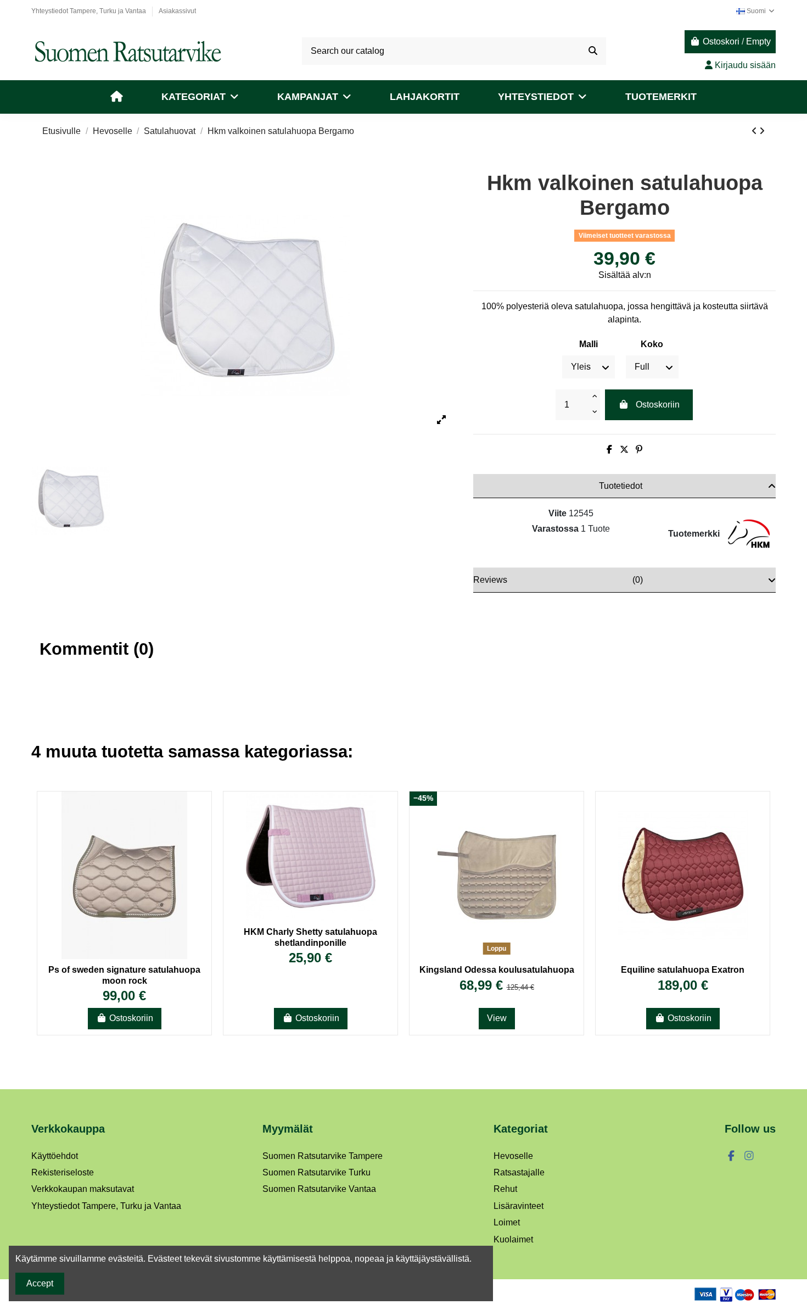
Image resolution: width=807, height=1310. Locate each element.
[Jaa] (609, 449)
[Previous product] (755, 131)
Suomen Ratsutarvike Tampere (322, 1156)
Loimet (507, 1222)
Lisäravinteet (518, 1206)
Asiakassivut (177, 11)
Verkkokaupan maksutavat (82, 1189)
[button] (200, 97)
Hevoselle (513, 1156)
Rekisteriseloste (62, 1172)
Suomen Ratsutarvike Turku (316, 1172)
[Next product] (762, 131)
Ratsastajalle (519, 1172)
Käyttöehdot (54, 1156)
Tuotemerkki (694, 533)
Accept (39, 1283)
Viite (557, 513)
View (497, 1018)
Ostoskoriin (658, 404)
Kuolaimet (513, 1239)
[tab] (624, 486)
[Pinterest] (639, 449)
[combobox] (454, 51)
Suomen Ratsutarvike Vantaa (319, 1189)
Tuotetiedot (620, 485)
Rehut (505, 1189)
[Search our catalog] (593, 51)
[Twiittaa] (624, 449)
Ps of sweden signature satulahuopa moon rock (124, 975)
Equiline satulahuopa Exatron (682, 969)
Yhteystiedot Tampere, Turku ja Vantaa (89, 11)
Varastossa (555, 528)
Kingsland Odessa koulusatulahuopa (496, 969)
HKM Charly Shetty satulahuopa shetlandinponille (310, 937)
